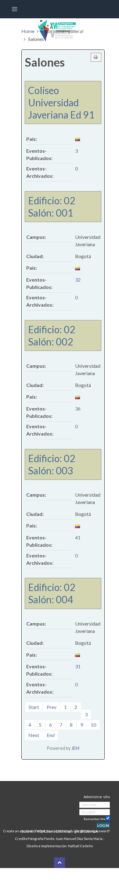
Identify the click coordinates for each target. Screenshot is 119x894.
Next (33, 735)
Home (27, 31)
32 (78, 280)
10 (93, 725)
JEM (75, 748)
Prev (51, 707)
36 (78, 408)
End (51, 735)
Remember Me (94, 819)
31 (78, 666)
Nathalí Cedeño (80, 846)
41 (78, 537)
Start (34, 707)
